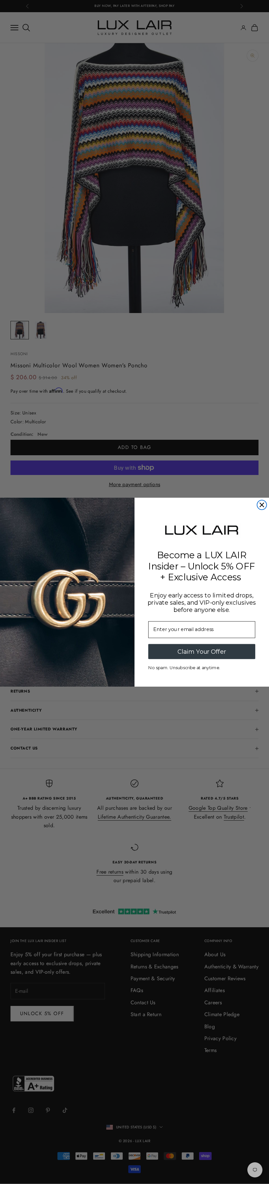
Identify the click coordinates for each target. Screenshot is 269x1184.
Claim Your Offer (201, 651)
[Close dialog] (262, 505)
